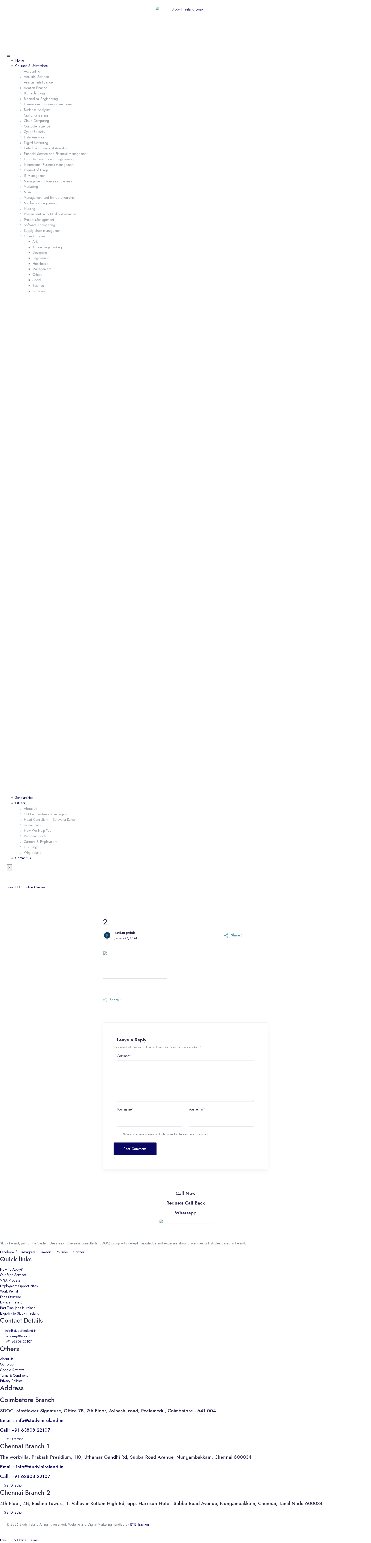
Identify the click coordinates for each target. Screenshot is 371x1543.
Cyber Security (34, 131)
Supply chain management (42, 230)
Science (38, 285)
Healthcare (40, 263)
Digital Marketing (36, 142)
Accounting (32, 71)
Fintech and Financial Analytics (46, 148)
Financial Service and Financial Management (55, 153)
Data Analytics (34, 137)
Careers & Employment (40, 841)
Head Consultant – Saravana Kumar (50, 819)
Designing (39, 252)
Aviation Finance (35, 87)
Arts (35, 241)
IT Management (35, 175)
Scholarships (24, 797)
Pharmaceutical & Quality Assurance (50, 214)
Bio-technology (35, 93)
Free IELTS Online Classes (26, 887)
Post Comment (135, 1148)
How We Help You (37, 830)
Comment (123, 1055)
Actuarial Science (36, 76)
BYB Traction (139, 1524)
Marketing (31, 186)
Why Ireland (32, 852)
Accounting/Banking (47, 247)
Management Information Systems (48, 181)
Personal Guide (35, 836)
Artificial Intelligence (38, 82)
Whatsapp (185, 1212)
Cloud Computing (36, 120)
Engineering (41, 258)
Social (36, 280)
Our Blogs (31, 847)
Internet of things (36, 170)
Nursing (29, 208)
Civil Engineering (36, 115)
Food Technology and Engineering (49, 159)
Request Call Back (185, 1202)
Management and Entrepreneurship (49, 197)
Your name (125, 1109)
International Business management (49, 104)
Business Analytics (37, 109)
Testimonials (32, 825)
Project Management (39, 219)
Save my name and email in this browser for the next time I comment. (166, 1134)
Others (37, 274)
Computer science (37, 126)
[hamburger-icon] (8, 56)
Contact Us (23, 858)
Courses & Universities (31, 65)
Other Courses (34, 236)
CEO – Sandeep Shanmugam (45, 814)
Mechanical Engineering (41, 203)
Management (41, 269)
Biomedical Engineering (41, 98)
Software (38, 291)
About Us (30, 808)
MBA (27, 192)
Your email (197, 1109)
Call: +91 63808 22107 (25, 1429)
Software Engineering (39, 225)
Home (19, 60)
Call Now (186, 1193)
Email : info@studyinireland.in (32, 1420)
